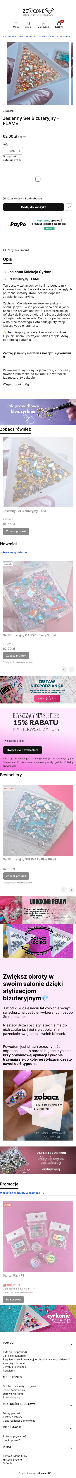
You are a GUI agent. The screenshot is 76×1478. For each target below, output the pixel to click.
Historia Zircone (12, 1459)
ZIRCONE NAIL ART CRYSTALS (19, 36)
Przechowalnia (11, 1397)
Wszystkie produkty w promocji (20, 1192)
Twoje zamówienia (14, 1390)
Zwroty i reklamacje (15, 1366)
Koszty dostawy (12, 1416)
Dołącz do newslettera (22, 750)
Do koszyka (13, 1299)
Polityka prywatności (15, 1436)
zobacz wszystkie (11, 552)
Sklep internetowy (34, 1473)
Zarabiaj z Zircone (14, 1363)
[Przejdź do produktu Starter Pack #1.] (38, 1236)
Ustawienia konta (13, 1393)
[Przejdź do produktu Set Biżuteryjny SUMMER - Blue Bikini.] (38, 820)
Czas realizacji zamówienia (19, 1420)
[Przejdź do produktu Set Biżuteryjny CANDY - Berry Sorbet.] (38, 596)
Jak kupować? (11, 1440)
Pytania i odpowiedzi (15, 1352)
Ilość (5, 144)
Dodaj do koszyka (33, 207)
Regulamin (9, 1370)
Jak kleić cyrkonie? (14, 1355)
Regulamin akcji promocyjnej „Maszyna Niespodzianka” (36, 1359)
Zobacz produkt (16, 531)
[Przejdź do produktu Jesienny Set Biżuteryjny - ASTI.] (38, 472)
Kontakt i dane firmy (15, 1455)
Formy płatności (12, 1413)
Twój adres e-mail (13, 740)
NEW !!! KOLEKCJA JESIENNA (55, 36)
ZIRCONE (8, 110)
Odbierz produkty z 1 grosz (19, 1386)
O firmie (7, 1463)
